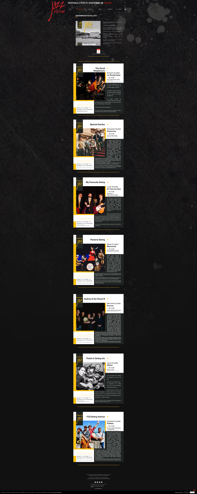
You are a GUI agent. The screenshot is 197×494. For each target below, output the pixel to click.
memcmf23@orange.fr (98, 488)
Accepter (192, 492)
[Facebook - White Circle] (97, 482)
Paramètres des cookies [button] (179, 492)
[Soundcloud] (101, 482)
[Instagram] (95, 482)
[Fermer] (195, 492)
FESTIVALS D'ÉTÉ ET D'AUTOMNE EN (90, 3)
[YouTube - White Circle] (99, 482)
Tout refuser (186, 492)
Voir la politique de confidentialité (56, 492)
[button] (90, 9)
